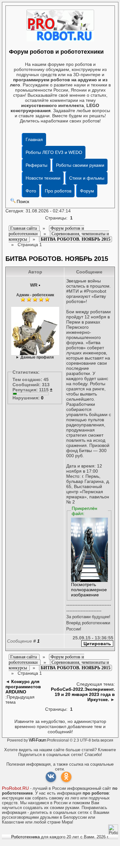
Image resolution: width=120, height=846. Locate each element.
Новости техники (43, 178)
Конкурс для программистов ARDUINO (23, 686)
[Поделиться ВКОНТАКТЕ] (50, 776)
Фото (31, 190)
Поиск (23, 201)
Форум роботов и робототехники (56, 52)
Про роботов (58, 190)
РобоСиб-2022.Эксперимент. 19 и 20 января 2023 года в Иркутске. (83, 694)
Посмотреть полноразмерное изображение (89, 589)
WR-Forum (37, 740)
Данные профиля (37, 357)
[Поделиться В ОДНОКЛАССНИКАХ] (66, 776)
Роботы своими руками (80, 165)
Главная (34, 139)
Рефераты (36, 165)
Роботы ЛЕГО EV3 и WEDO (54, 152)
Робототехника (25, 836)
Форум (87, 190)
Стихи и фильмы (86, 178)
